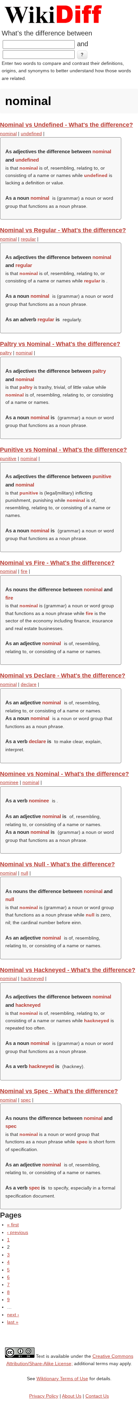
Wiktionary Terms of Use (62, 1378)
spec (26, 1100)
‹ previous (17, 1232)
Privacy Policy (43, 1396)
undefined (31, 133)
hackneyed (32, 978)
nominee (9, 782)
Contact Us (97, 1396)
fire (24, 571)
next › (13, 1314)
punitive (8, 458)
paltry (6, 352)
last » (12, 1322)
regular (28, 239)
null (24, 873)
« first (13, 1224)
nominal (8, 133)
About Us (71, 1396)
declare (29, 684)
